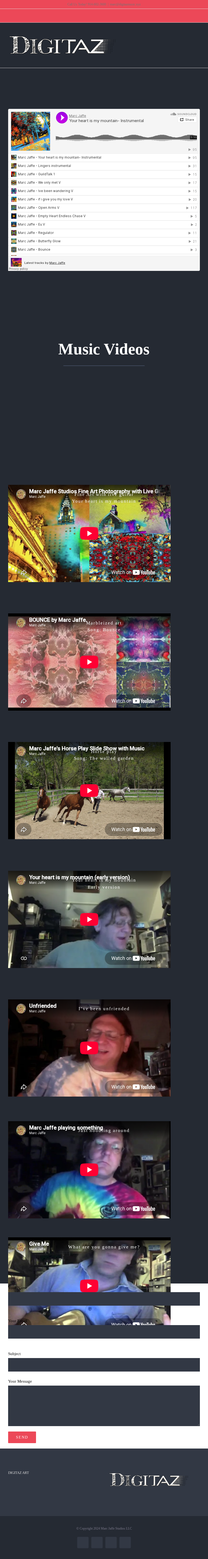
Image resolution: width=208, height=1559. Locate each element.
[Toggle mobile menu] (198, 36)
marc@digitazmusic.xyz (125, 4)
